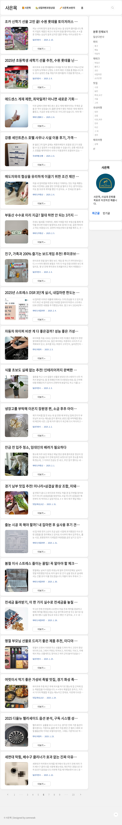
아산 (96, 127)
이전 (8, 794)
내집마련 (98, 74)
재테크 (96, 58)
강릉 (96, 115)
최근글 (96, 213)
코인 (96, 70)
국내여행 (97, 107)
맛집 (95, 83)
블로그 (97, 66)
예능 (96, 49)
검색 (112, 8)
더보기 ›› (41, 48)
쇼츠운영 (98, 78)
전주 (96, 123)
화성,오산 (98, 95)
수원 (96, 87)
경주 (96, 134)
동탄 (96, 91)
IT (94, 149)
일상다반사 (98, 36)
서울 (96, 98)
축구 (96, 45)
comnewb (30, 817)
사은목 (11, 7)
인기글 (106, 213)
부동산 (97, 62)
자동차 (97, 53)
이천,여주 (98, 119)
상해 (96, 144)
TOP (116, 814)
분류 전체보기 (100, 31)
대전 (96, 111)
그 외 (96, 131)
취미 (95, 41)
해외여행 (97, 140)
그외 (96, 102)
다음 (80, 794)
